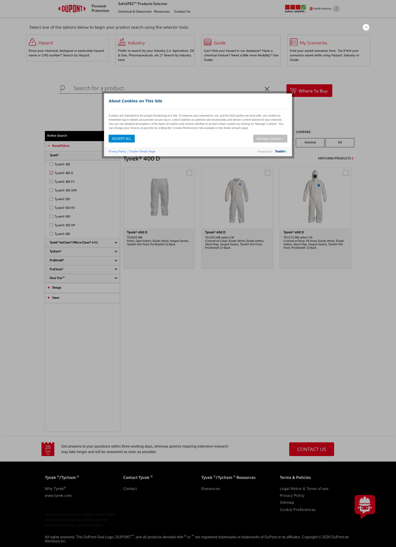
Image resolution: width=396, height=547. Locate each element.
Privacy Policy (117, 151)
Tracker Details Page (142, 151)
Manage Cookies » (270, 138)
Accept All (121, 138)
